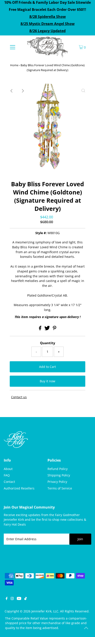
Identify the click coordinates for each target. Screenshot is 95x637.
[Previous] (12, 91)
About (8, 469)
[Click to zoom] (83, 91)
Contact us (19, 397)
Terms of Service (60, 488)
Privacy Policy (57, 482)
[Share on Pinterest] (54, 329)
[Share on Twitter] (47, 329)
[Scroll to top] (86, 628)
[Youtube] (19, 599)
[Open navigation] (13, 46)
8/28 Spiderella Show (47, 16)
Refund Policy (58, 469)
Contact (9, 482)
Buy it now (47, 381)
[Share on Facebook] (40, 329)
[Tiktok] (25, 599)
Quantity (47, 343)
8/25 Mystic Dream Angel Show (48, 23)
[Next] (22, 91)
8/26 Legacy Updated (47, 30)
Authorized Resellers (19, 488)
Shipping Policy (59, 475)
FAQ (7, 475)
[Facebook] (7, 599)
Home (14, 65)
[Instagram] (12, 599)
